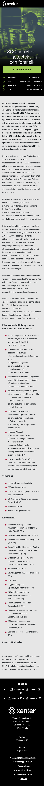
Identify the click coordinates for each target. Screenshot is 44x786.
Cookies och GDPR (24, 774)
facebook (34, 698)
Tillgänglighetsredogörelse (24, 757)
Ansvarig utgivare (23, 770)
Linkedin (33, 689)
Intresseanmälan (22, 69)
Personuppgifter (22, 762)
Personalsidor (24, 766)
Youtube (15, 698)
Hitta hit (24, 779)
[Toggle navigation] (40, 3)
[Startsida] (10, 3)
